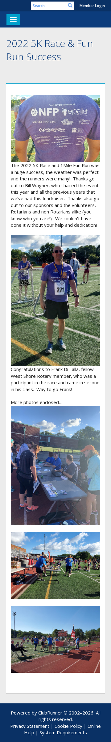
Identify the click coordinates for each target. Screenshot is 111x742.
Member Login (92, 5)
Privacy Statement (29, 726)
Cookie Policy (68, 726)
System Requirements (63, 732)
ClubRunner (50, 713)
